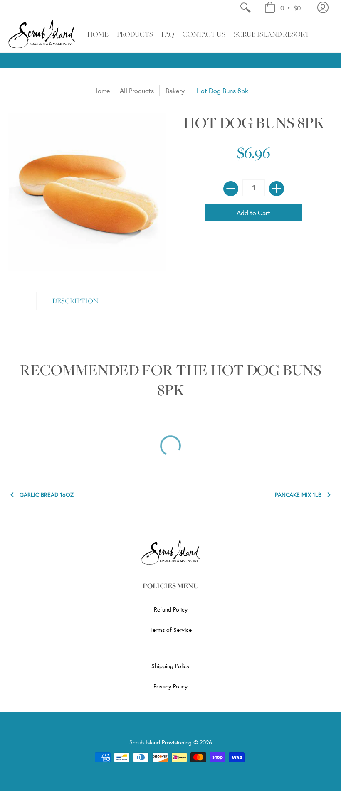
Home (101, 90)
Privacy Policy (170, 686)
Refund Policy (171, 609)
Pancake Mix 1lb (298, 495)
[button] (282, 8)
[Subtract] (230, 188)
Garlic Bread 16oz (47, 495)
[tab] (75, 301)
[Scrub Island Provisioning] (41, 34)
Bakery (175, 90)
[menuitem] (245, 8)
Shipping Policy (170, 666)
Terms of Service (171, 630)
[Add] (276, 188)
